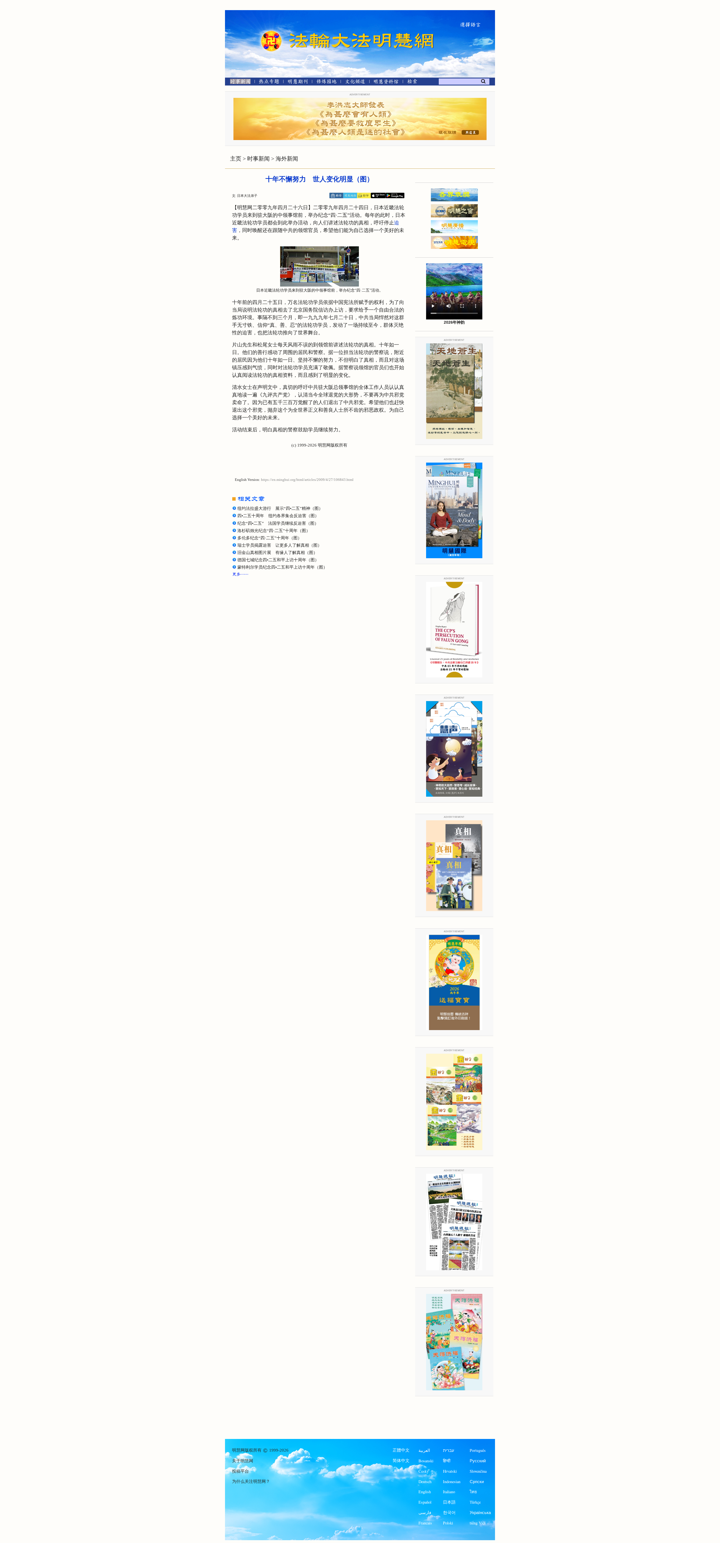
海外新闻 (287, 159)
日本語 (449, 1502)
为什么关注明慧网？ (251, 1481)
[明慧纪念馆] (386, 82)
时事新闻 (258, 159)
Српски (477, 1481)
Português (478, 1450)
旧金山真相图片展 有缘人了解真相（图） (277, 552)
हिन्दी (446, 1460)
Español (424, 1502)
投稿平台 (240, 1471)
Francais (425, 1523)
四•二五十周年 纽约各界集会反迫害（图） (278, 515)
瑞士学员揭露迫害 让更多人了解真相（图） (279, 545)
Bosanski (425, 1460)
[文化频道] (355, 82)
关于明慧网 (242, 1461)
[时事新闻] (238, 82)
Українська (480, 1512)
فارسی (424, 1512)
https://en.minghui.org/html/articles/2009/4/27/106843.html (307, 480)
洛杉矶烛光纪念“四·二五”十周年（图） (273, 530)
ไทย (473, 1491)
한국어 (449, 1512)
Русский (478, 1460)
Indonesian (451, 1481)
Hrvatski (450, 1471)
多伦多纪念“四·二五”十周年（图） (269, 538)
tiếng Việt (477, 1523)
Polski (448, 1523)
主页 (235, 159)
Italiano (449, 1491)
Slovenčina (478, 1471)
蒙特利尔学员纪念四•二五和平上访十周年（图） (282, 567)
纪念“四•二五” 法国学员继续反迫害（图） (278, 523)
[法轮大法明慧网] (271, 31)
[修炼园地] (326, 82)
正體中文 (401, 1450)
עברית (448, 1450)
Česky (423, 1471)
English (424, 1491)
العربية (424, 1450)
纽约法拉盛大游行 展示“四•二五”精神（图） (280, 508)
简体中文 (401, 1460)
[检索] (412, 82)
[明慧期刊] (297, 82)
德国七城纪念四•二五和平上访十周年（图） (278, 560)
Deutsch (424, 1481)
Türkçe (475, 1502)
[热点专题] (269, 82)
